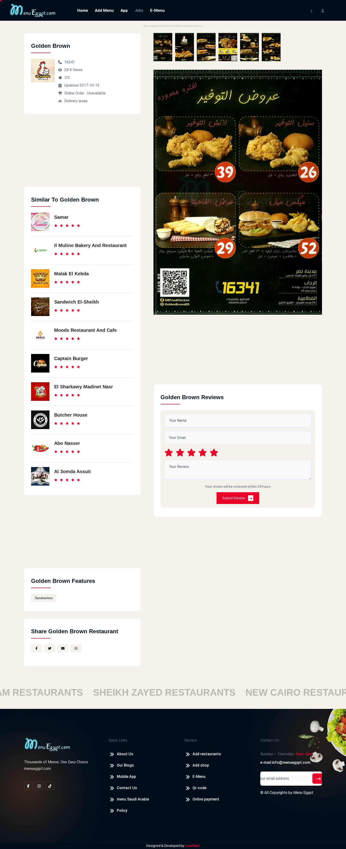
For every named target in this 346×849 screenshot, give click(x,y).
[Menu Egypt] (32, 10)
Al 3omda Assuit (72, 471)
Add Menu (104, 10)
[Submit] (318, 778)
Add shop (201, 765)
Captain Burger (71, 358)
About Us (125, 754)
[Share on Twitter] (49, 648)
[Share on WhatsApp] (76, 648)
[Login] (323, 10)
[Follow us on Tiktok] (50, 785)
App (124, 10)
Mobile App (126, 776)
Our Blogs (125, 765)
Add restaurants (207, 754)
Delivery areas (76, 101)
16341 (69, 62)
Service (190, 740)
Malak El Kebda (71, 273)
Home (82, 10)
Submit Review (234, 498)
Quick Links (118, 740)
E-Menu (157, 10)
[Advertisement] (82, 154)
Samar (61, 217)
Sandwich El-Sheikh (76, 302)
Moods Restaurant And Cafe (85, 330)
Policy (122, 810)
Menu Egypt (303, 792)
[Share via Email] (62, 648)
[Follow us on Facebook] (28, 785)
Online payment (206, 799)
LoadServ (192, 846)
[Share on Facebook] (36, 648)
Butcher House (70, 415)
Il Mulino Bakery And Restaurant (90, 245)
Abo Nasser (67, 443)
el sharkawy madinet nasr (83, 386)
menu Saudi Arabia (133, 799)
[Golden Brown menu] (162, 47)
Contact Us (127, 788)
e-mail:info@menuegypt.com (285, 762)
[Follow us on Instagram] (39, 785)
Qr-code (199, 788)
